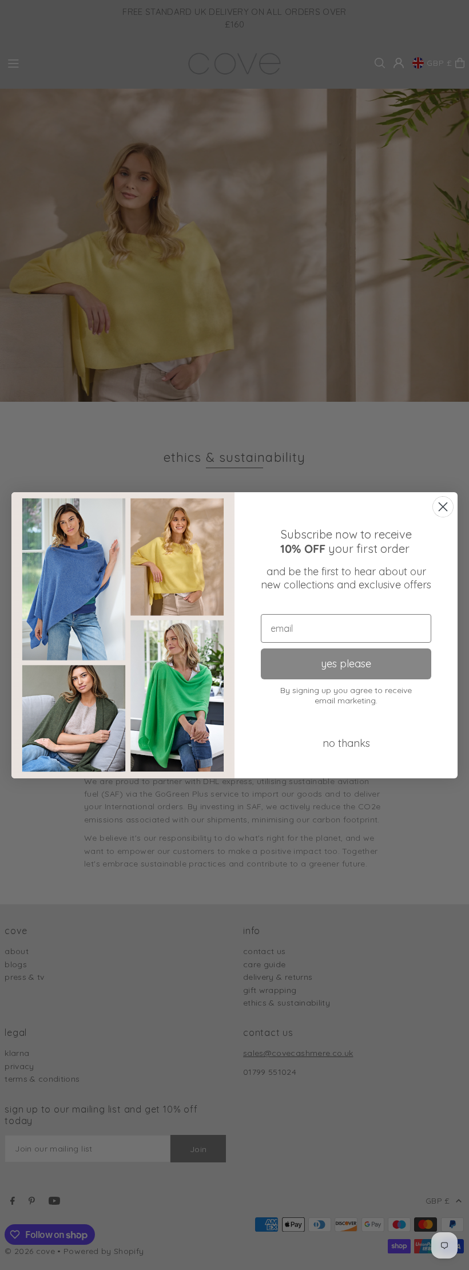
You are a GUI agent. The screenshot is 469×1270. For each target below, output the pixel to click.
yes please (346, 663)
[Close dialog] (443, 507)
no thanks (346, 743)
